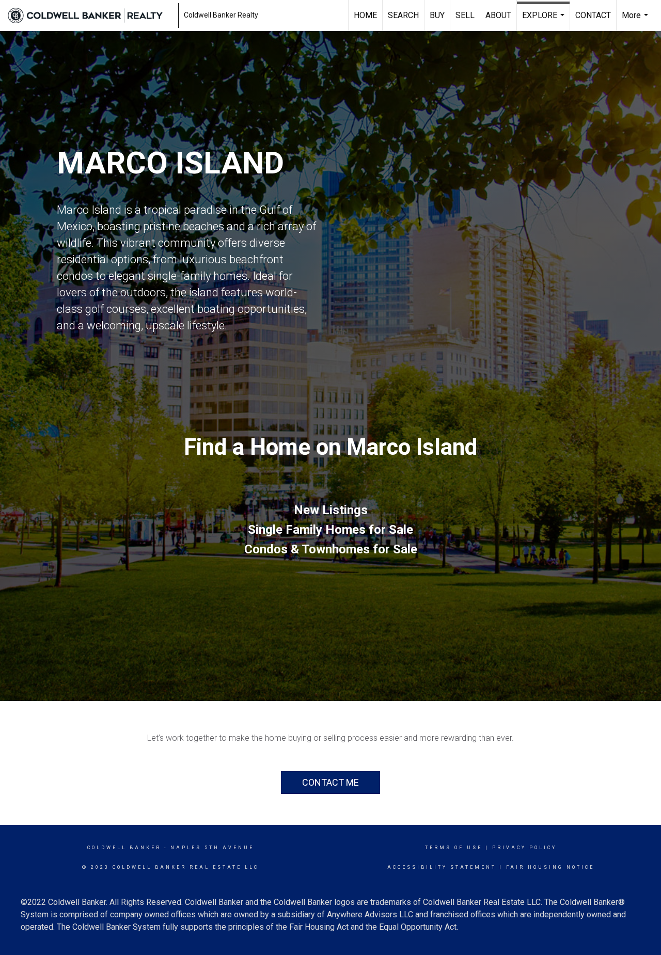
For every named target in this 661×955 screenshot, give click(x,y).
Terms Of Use (453, 847)
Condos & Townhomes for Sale (330, 549)
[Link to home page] (90, 15)
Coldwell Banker (124, 847)
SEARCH (403, 15)
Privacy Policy (524, 847)
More (636, 20)
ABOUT (498, 15)
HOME (365, 15)
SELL (465, 15)
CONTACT (593, 15)
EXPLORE (544, 20)
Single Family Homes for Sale (330, 529)
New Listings (331, 510)
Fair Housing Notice (550, 867)
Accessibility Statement (441, 867)
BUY (437, 15)
